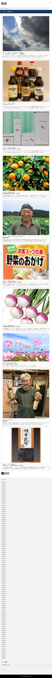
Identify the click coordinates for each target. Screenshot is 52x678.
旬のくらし (19, 52)
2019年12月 (4, 638)
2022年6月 (3, 579)
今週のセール (10, 103)
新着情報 (13, 103)
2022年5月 (3, 581)
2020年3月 (3, 632)
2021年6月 (3, 603)
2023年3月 (3, 562)
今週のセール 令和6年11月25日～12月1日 (12, 148)
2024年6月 (3, 532)
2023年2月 (3, 564)
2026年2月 (3, 493)
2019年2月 (3, 657)
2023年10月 (4, 548)
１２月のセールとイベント (8, 104)
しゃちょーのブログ (14, 52)
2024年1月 (3, 542)
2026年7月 (3, 484)
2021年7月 (3, 601)
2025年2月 (3, 517)
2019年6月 (3, 650)
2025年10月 (4, 501)
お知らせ (9, 52)
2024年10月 (4, 525)
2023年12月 (4, 544)
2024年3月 (3, 538)
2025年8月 (3, 505)
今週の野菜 (9, 325)
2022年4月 (3, 583)
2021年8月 (3, 599)
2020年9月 (3, 620)
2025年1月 (3, 519)
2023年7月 (3, 554)
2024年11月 (4, 523)
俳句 (15, 362)
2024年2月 (3, 540)
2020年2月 (3, 634)
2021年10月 (4, 595)
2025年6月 (3, 509)
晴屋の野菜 (5, 420)
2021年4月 (3, 607)
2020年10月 (4, 618)
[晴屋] (4, 3)
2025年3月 (3, 515)
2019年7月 (3, 648)
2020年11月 (4, 616)
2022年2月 (3, 587)
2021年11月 (4, 593)
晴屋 (22, 52)
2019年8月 (3, 646)
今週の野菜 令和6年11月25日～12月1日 (12, 193)
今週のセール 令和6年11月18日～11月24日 (13, 282)
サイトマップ (3, 669)
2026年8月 (3, 482)
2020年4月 (3, 630)
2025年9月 (3, 503)
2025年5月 (3, 511)
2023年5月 (3, 558)
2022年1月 (3, 589)
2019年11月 (4, 640)
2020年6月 (3, 626)
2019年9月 (3, 644)
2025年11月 (4, 499)
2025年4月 (3, 513)
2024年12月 (4, 521)
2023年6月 (3, 556)
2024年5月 (3, 534)
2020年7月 (3, 624)
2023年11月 (4, 546)
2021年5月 (3, 605)
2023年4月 (3, 560)
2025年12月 (4, 497)
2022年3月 (3, 585)
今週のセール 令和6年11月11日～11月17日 (13, 465)
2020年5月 (3, 628)
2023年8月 (3, 552)
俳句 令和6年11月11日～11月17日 (10, 364)
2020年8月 (3, 622)
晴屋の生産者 (5, 237)
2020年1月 (3, 636)
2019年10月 (4, 642)
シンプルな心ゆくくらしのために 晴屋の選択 (14, 53)
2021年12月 (4, 591)
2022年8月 (3, 575)
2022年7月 (3, 577)
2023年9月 (3, 550)
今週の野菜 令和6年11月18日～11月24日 (11, 326)
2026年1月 (3, 495)
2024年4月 (3, 536)
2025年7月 (3, 507)
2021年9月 (3, 597)
